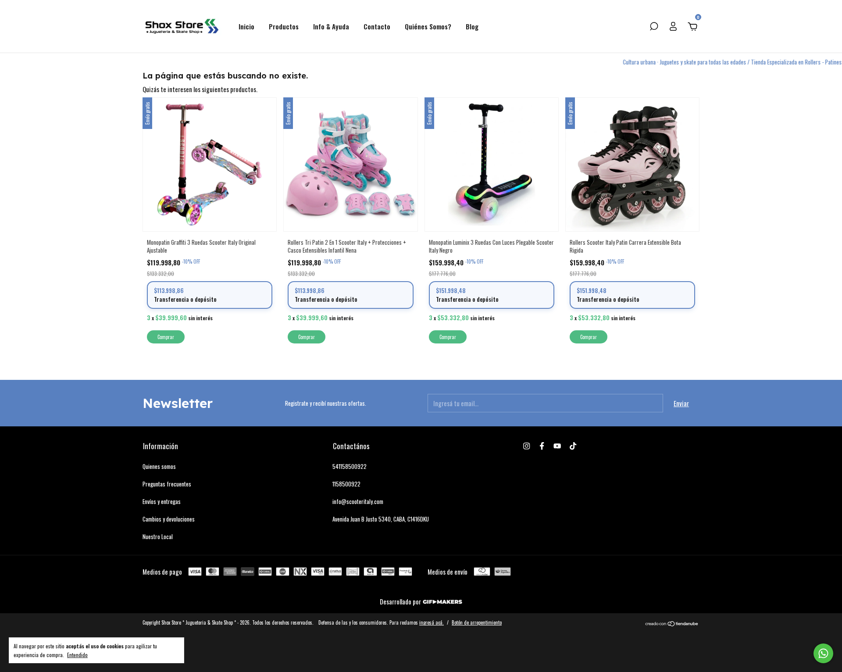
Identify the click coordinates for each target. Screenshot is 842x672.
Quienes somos (159, 466)
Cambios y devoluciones (169, 519)
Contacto (377, 26)
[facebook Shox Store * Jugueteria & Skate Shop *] (542, 445)
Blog (472, 26)
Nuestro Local (158, 536)
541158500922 (349, 466)
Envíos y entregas (162, 501)
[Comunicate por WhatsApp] (823, 653)
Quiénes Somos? (428, 26)
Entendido (77, 654)
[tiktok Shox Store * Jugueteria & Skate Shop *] (573, 445)
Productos (284, 26)
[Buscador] (654, 27)
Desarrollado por (401, 601)
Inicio (246, 26)
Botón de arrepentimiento (477, 622)
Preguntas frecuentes (167, 483)
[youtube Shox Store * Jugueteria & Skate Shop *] (557, 445)
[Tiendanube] (672, 624)
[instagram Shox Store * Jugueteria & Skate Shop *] (526, 445)
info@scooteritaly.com (357, 501)
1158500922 (346, 483)
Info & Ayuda (331, 26)
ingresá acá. (431, 622)
